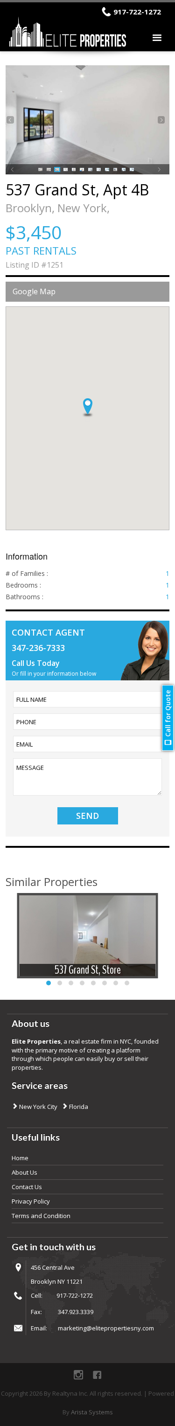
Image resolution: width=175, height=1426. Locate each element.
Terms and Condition (41, 1215)
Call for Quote (167, 713)
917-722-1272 (137, 11)
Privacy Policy (31, 1201)
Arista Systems (92, 1412)
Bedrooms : (23, 585)
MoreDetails (88, 947)
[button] (87, 408)
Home (20, 1158)
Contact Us (27, 1187)
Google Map (34, 291)
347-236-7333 (38, 647)
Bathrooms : (24, 596)
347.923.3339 (75, 1312)
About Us (24, 1172)
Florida (78, 1106)
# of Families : (27, 573)
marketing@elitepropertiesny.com (106, 1328)
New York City (37, 1106)
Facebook (97, 1375)
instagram (78, 1375)
